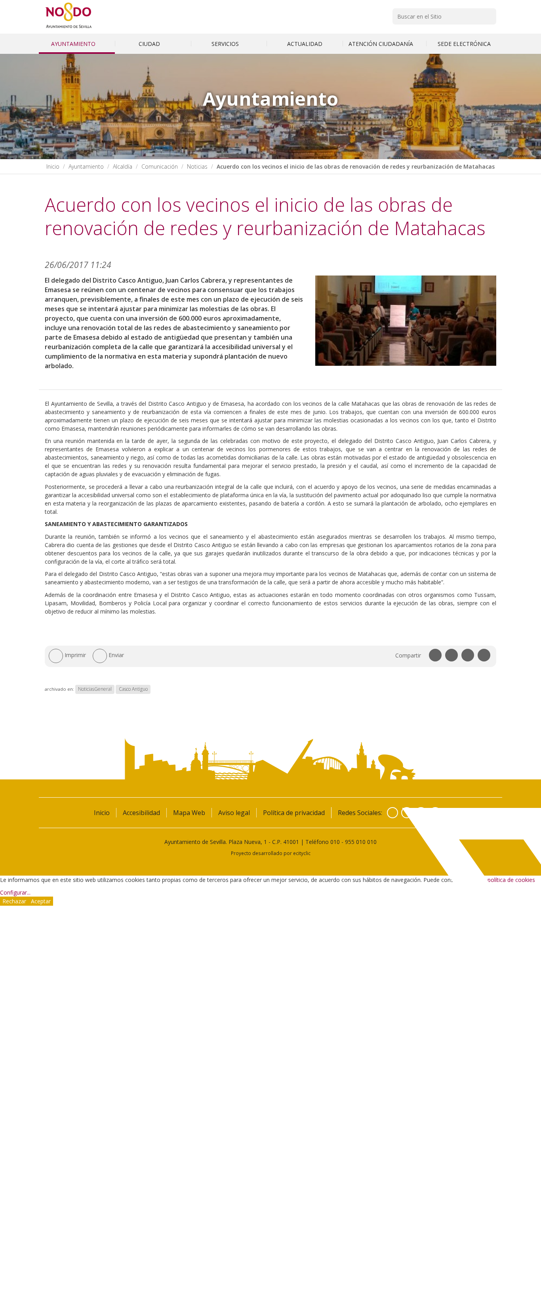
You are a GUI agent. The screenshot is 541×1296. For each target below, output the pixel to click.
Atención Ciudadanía (382, 44)
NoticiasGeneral (95, 689)
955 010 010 (361, 842)
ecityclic (302, 853)
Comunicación (159, 166)
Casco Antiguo (133, 689)
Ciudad (150, 44)
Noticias (197, 166)
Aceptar (41, 901)
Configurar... (15, 892)
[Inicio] (69, 28)
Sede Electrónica (464, 44)
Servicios (225, 44)
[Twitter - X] (406, 812)
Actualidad (304, 44)
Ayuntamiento (74, 44)
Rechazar (14, 901)
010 (335, 842)
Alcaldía (122, 166)
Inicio (52, 166)
